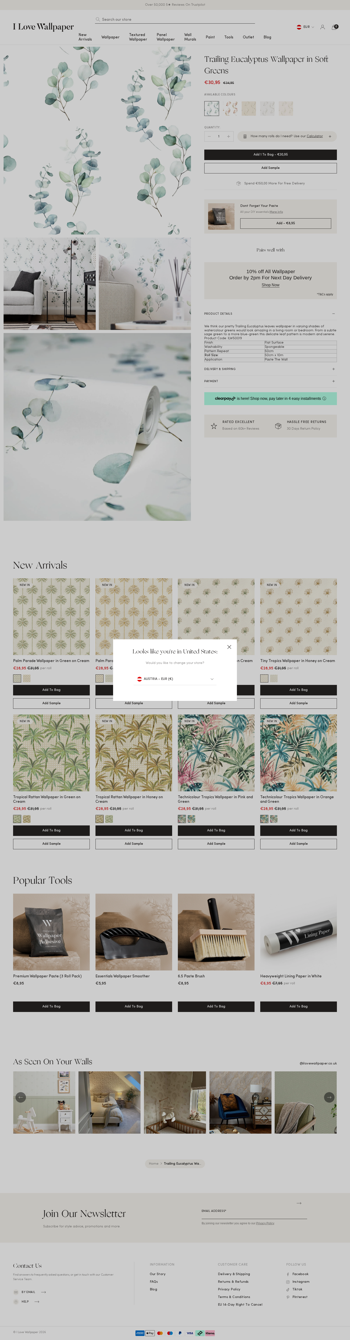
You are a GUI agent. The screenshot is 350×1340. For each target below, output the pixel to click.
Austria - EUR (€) (158, 679)
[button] (229, 647)
